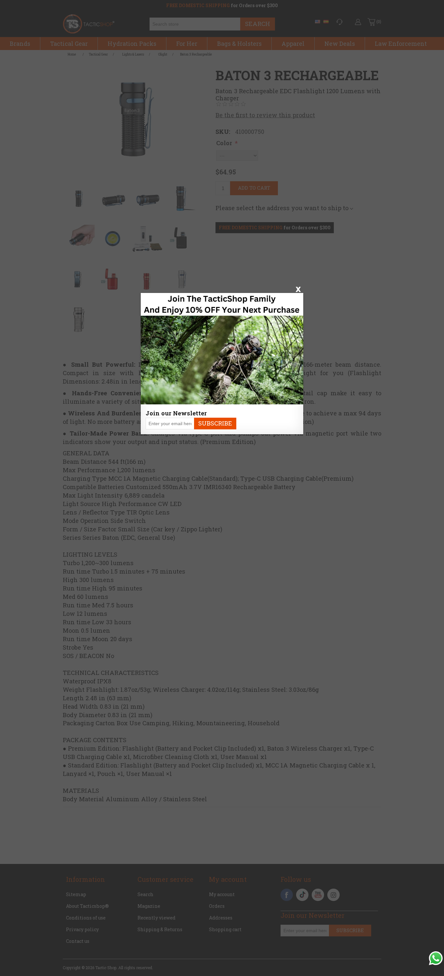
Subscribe (215, 423)
